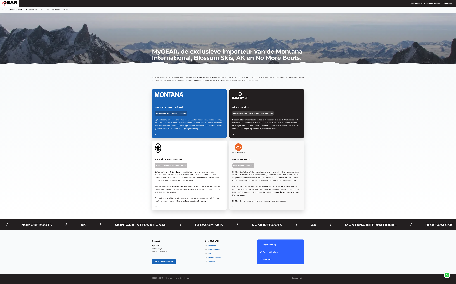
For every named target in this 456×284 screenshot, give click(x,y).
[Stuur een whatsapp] (447, 275)
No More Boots (53, 10)
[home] (9, 3)
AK (42, 10)
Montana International (12, 10)
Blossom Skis (31, 10)
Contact (66, 10)
